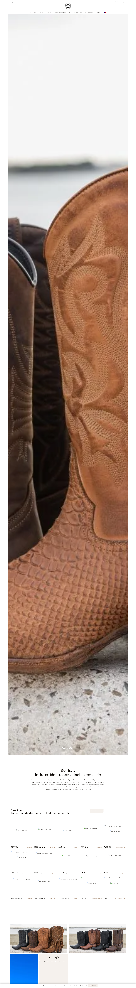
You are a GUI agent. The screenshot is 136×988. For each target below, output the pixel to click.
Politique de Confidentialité (80, 985)
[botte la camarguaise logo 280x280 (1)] (68, 6)
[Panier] (123, 2)
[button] (11, 2)
